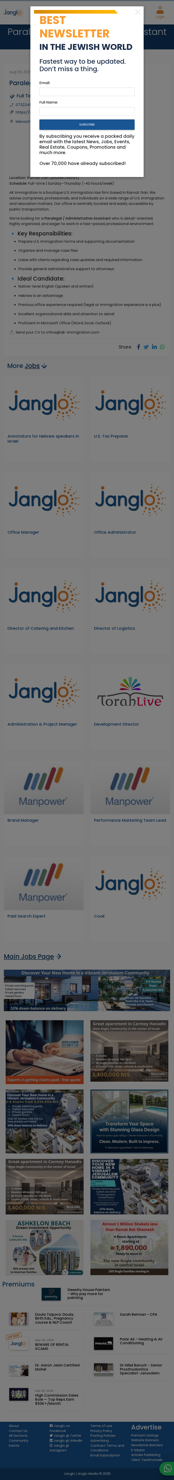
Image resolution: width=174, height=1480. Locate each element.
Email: (44, 82)
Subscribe (87, 124)
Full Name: (48, 102)
